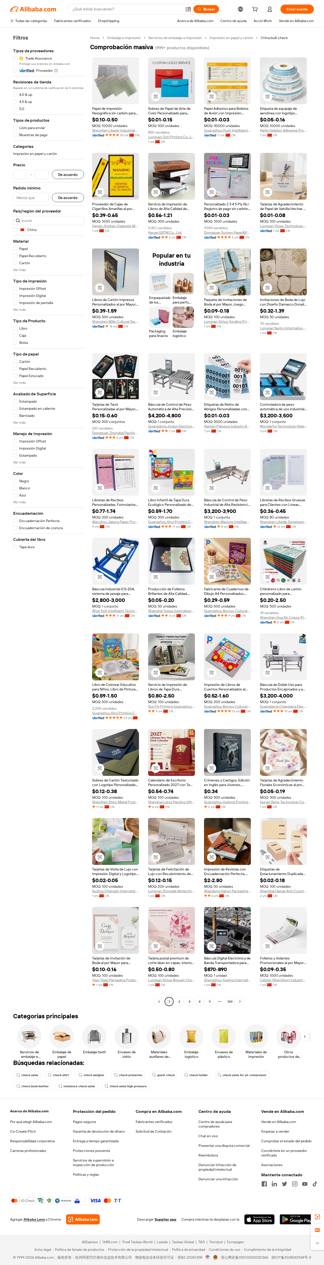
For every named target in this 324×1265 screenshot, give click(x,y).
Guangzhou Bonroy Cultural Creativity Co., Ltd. (227, 611)
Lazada (162, 1242)
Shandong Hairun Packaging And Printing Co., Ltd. (227, 891)
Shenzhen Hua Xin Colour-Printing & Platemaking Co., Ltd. (283, 617)
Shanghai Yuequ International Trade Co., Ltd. (171, 611)
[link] (317, 1216)
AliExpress (90, 1242)
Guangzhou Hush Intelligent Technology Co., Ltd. (227, 130)
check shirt (61, 1075)
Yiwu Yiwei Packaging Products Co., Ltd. (115, 980)
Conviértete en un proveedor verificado (284, 1153)
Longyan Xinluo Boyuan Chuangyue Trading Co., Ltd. (171, 980)
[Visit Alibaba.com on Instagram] (295, 1184)
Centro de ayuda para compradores (215, 1124)
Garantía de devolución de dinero (99, 1131)
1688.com (110, 1242)
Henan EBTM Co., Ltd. (165, 232)
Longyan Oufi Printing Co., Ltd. (171, 137)
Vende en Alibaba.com (278, 1122)
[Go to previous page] (159, 1001)
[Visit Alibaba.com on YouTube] (305, 1184)
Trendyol (216, 1242)
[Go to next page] (240, 1001)
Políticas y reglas (86, 1174)
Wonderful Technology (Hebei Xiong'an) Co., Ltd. (283, 426)
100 (230, 1001)
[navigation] (48, 520)
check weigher (94, 1075)
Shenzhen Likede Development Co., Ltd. (283, 522)
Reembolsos (208, 1155)
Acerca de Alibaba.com (29, 1111)
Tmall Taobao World (137, 1242)
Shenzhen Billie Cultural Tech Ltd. (115, 321)
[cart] (256, 10)
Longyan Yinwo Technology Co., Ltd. (283, 226)
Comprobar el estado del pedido (286, 1141)
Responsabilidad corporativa (32, 1141)
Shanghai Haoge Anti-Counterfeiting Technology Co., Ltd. (283, 891)
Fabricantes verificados (154, 1122)
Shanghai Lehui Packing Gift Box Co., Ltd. (171, 802)
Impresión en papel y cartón (231, 38)
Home (95, 38)
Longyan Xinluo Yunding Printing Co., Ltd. (227, 321)
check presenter (131, 1075)
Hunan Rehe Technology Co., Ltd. (283, 802)
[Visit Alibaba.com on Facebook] (264, 1184)
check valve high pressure (128, 1086)
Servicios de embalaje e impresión (175, 38)
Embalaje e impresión (124, 38)
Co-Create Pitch (23, 1131)
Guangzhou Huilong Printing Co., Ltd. (227, 802)
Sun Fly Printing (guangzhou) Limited (171, 706)
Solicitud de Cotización (154, 1131)
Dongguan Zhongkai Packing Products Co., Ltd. (115, 433)
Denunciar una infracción (218, 1179)
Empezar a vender (275, 1131)
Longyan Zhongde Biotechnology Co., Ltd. (171, 891)
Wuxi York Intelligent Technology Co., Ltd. (115, 611)
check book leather (35, 1086)
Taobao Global (183, 1242)
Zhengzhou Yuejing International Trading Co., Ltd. (227, 980)
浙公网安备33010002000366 (244, 1257)
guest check (166, 1075)
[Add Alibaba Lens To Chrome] (83, 1219)
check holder (198, 1075)
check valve (30, 1075)
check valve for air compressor (244, 1075)
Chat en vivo (208, 1136)
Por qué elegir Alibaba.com (31, 1122)
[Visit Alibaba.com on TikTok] (315, 1184)
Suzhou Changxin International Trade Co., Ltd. (115, 891)
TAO (201, 1242)
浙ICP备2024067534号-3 (291, 1257)
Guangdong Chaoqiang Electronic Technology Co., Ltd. (283, 706)
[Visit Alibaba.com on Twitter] (284, 1184)
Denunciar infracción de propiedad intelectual (217, 1167)
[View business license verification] (207, 1257)
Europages (235, 1242)
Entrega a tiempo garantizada (95, 1141)
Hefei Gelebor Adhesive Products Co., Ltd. (283, 130)
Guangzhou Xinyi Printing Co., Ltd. (171, 522)
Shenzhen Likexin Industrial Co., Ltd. (115, 130)
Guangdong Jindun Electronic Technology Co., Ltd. (171, 426)
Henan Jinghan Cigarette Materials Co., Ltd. (115, 226)
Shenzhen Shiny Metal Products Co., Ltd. (115, 802)
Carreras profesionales (28, 1151)
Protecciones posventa (91, 1151)
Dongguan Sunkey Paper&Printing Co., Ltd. (227, 232)
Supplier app (165, 1219)
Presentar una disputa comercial (224, 1146)
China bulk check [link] (274, 38)
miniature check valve (79, 1086)
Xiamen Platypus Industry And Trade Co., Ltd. (227, 426)
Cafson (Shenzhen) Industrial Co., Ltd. (283, 980)
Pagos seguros (84, 1122)
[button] (188, 9)
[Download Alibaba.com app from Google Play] (297, 1219)
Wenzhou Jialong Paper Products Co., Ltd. (115, 522)
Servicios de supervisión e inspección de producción (93, 1162)
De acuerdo (68, 174)
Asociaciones (271, 1165)
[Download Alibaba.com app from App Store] (259, 1219)
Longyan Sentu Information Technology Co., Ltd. (283, 328)
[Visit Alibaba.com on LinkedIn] (274, 1184)
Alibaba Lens (34, 1219)
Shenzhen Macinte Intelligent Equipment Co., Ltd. (227, 522)
